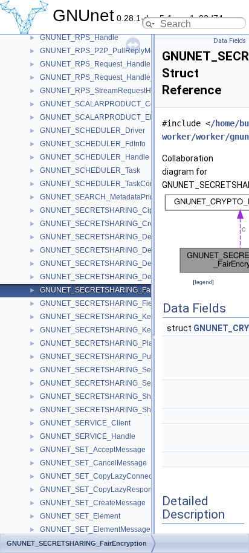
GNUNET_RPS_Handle (79, 37)
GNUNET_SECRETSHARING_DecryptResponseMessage (135, 277)
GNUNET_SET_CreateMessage (93, 503)
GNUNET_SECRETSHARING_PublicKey (107, 356)
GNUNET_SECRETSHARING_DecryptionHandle (121, 250)
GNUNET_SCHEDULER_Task (90, 170)
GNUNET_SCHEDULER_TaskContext (103, 183)
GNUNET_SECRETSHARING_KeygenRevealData (123, 330)
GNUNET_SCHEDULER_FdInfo (93, 144)
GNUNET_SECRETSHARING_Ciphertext (108, 210)
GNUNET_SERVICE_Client (85, 423)
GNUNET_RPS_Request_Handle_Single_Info (116, 77)
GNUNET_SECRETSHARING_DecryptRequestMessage (132, 263)
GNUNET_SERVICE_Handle (87, 436)
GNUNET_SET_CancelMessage (93, 463)
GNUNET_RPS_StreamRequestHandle (105, 90)
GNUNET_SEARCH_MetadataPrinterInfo (107, 197)
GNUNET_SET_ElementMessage (95, 529)
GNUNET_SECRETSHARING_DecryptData (111, 237)
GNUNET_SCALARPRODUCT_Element (106, 117)
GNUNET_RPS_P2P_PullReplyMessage (107, 51)
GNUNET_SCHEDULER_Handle (94, 157)
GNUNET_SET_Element (80, 516)
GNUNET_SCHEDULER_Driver (92, 130)
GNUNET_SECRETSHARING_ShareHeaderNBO (121, 410)
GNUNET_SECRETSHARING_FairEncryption (115, 290)
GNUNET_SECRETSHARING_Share (101, 396)
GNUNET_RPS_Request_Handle (95, 64)
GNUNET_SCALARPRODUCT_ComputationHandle (126, 104)
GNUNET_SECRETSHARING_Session (104, 383)
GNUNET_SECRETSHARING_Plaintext (105, 343)
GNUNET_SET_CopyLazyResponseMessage (115, 489)
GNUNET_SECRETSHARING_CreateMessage (117, 223)
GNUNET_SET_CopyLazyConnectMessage (112, 476)
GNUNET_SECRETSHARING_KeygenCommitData (124, 316)
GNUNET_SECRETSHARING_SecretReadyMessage (127, 370)
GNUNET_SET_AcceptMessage (93, 449)
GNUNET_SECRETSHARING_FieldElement (113, 303)
